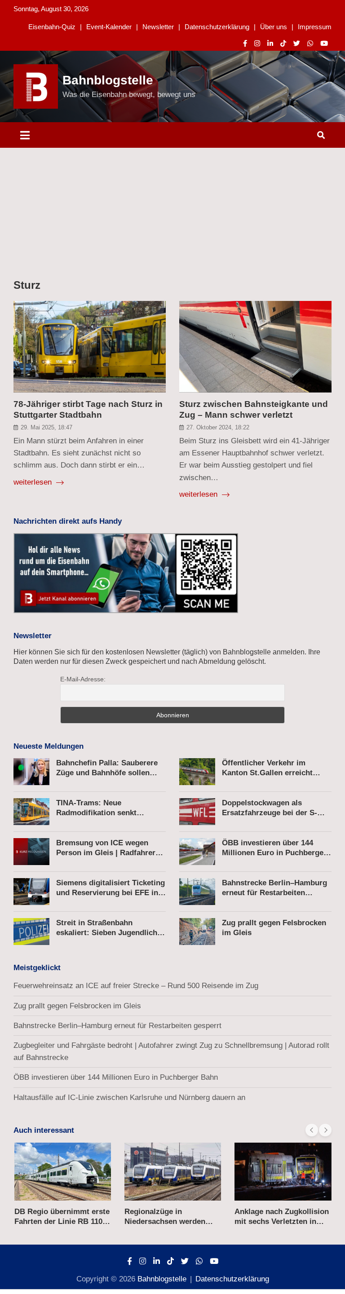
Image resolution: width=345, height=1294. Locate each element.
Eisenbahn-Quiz (51, 27)
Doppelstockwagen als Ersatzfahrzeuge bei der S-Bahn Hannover (269, 813)
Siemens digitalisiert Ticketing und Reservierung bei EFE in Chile (110, 893)
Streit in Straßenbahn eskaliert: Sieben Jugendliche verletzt (108, 933)
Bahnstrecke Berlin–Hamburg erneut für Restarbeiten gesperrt (274, 893)
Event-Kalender (109, 27)
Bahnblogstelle (107, 80)
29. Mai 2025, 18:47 (46, 427)
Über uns (273, 27)
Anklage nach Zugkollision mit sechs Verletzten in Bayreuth (281, 1221)
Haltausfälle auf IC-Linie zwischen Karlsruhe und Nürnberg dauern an (129, 1097)
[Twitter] (297, 43)
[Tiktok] (283, 43)
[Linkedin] (270, 43)
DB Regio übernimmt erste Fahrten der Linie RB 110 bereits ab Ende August (62, 1221)
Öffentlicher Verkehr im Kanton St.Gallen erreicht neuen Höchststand (267, 773)
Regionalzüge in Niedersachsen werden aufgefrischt (164, 1221)
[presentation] (311, 1130)
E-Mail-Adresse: (83, 679)
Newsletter (158, 27)
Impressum (315, 27)
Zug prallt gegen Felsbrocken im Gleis (77, 1006)
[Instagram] (257, 43)
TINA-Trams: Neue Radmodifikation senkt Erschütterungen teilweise (103, 813)
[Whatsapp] (310, 43)
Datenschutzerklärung (217, 27)
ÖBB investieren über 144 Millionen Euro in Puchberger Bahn (274, 853)
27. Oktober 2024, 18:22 (217, 427)
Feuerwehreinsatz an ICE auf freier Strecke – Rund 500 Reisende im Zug (135, 985)
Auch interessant (43, 1130)
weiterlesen (33, 482)
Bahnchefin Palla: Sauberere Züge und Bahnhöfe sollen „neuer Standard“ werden (107, 773)
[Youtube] (324, 43)
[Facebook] (245, 43)
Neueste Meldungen (48, 746)
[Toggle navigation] (24, 135)
